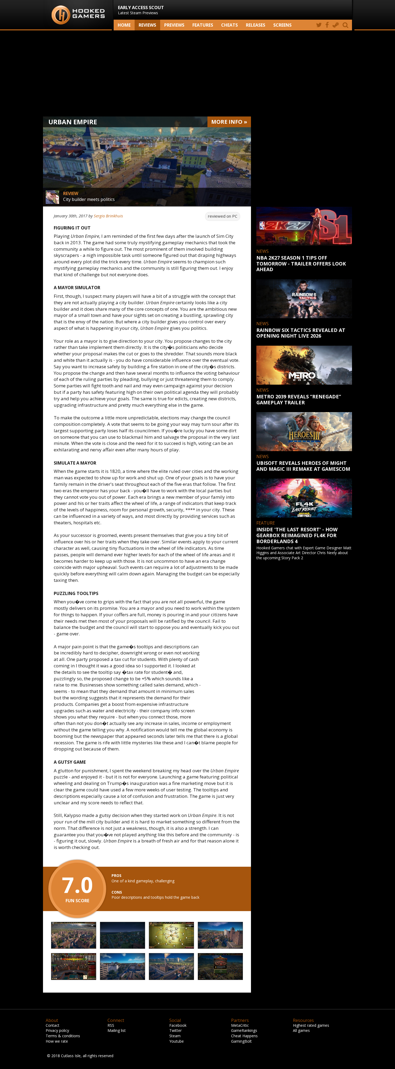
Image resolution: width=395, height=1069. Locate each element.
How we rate (57, 1041)
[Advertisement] (197, 73)
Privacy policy (57, 1030)
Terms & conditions (63, 1035)
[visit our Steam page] (336, 25)
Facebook (177, 1025)
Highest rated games (311, 1025)
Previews (174, 25)
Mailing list (116, 1030)
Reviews (147, 25)
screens (282, 25)
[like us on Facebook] (327, 25)
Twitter (175, 1030)
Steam (175, 1035)
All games (301, 1030)
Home (124, 25)
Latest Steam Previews (141, 10)
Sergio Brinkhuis (108, 215)
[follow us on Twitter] (319, 25)
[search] (346, 25)
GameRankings (244, 1030)
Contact (52, 1025)
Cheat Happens (244, 1035)
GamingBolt (241, 1041)
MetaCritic (240, 1025)
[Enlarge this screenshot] (73, 935)
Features (202, 25)
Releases (255, 25)
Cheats (229, 25)
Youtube (176, 1041)
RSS (110, 1025)
